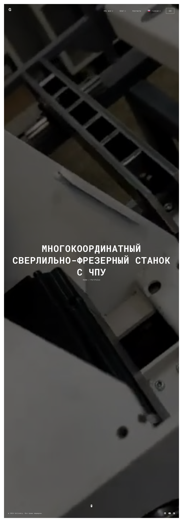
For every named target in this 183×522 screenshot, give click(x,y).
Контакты (136, 11)
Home (85, 280)
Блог (122, 11)
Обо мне (107, 11)
